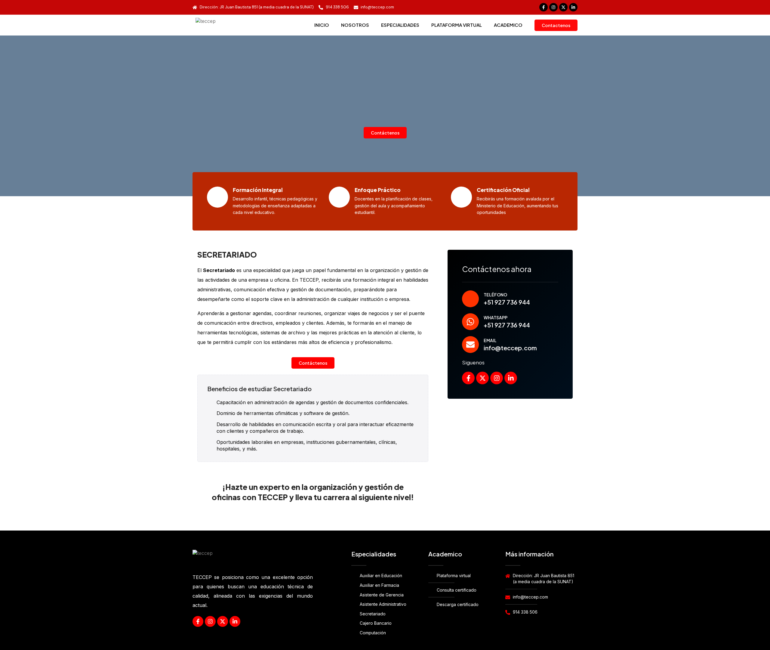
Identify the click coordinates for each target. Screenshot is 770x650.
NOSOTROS (355, 25)
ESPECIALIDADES (400, 25)
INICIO (321, 25)
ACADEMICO (508, 25)
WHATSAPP (495, 317)
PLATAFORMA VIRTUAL (456, 25)
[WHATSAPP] (470, 321)
